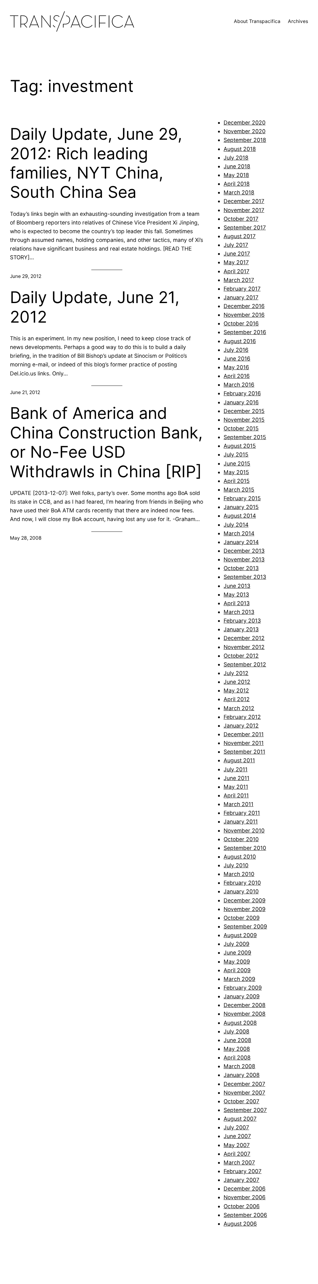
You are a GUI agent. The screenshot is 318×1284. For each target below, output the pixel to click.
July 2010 (236, 865)
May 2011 (236, 786)
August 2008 (240, 1022)
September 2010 (245, 848)
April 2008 (237, 1057)
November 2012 (244, 647)
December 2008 (245, 1005)
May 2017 (236, 262)
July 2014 (236, 524)
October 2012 (241, 655)
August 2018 (240, 149)
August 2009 (240, 935)
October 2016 (241, 323)
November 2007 (244, 1092)
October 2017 (241, 219)
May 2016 (236, 367)
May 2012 (236, 690)
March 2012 (239, 708)
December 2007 (244, 1084)
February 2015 (242, 498)
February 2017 (242, 288)
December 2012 (244, 638)
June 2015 (237, 463)
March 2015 (239, 489)
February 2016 (242, 393)
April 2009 (237, 970)
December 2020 (245, 122)
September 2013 (245, 577)
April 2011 (236, 795)
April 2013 (237, 603)
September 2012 (245, 664)
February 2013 (242, 620)
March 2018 (239, 192)
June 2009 (237, 952)
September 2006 (245, 1215)
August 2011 (239, 760)
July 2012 (236, 673)
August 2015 (240, 445)
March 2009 (239, 979)
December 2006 (245, 1188)
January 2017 (241, 297)
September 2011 (244, 751)
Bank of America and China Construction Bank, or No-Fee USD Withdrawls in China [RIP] (106, 442)
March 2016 (239, 384)
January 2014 (241, 542)
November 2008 (245, 1013)
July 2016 (236, 350)
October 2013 (241, 568)
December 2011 (244, 734)
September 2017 (245, 227)
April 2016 (237, 376)
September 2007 (245, 1110)
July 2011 (236, 769)
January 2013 (241, 629)
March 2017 (239, 280)
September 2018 (245, 140)
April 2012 (237, 699)
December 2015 (244, 411)
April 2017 (236, 271)
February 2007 (242, 1171)
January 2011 (241, 821)
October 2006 (242, 1206)
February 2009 (243, 987)
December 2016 (244, 306)
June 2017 (237, 253)
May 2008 (237, 1049)
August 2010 (240, 856)
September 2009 (245, 926)
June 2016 (237, 358)
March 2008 (239, 1066)
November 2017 (244, 210)
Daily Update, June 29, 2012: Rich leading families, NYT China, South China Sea (96, 163)
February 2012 (242, 717)
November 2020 (245, 131)
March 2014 (239, 533)
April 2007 (237, 1153)
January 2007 (241, 1180)
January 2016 (241, 402)
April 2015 (237, 481)
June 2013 (237, 586)
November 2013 (244, 559)
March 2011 (238, 804)
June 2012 (237, 681)
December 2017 (244, 201)
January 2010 (241, 891)
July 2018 (236, 157)
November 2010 (244, 830)
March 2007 (239, 1162)
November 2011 (244, 743)
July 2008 (236, 1031)
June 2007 (237, 1136)
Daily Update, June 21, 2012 (94, 307)
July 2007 (236, 1127)
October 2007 (241, 1101)
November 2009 (245, 909)
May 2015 (236, 472)
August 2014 (240, 515)
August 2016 (240, 341)
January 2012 (241, 725)
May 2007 (237, 1145)
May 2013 (236, 594)
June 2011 (236, 778)
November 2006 (245, 1197)
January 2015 (241, 507)
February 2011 (242, 813)
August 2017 (240, 236)
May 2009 (237, 961)
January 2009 (242, 996)
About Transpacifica (257, 21)
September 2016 (245, 332)
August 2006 (240, 1223)
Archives (298, 21)
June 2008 (237, 1040)
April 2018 (237, 183)
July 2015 (236, 454)
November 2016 (244, 314)
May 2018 (236, 175)
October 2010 (241, 839)
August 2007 (240, 1118)
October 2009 (242, 917)
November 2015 (244, 419)
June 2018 (237, 166)
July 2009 (236, 944)
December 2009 (245, 900)
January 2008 (242, 1075)
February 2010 (242, 882)
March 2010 (239, 874)
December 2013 (244, 550)
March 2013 (239, 612)
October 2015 (241, 428)
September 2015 (245, 437)
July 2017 (236, 245)
